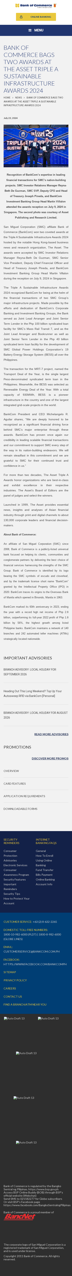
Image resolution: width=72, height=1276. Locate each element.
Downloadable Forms (20, 808)
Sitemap (10, 972)
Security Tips (12, 893)
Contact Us (13, 996)
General (41, 851)
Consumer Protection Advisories (10, 855)
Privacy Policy (15, 980)
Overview (11, 771)
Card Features (15, 783)
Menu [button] (38, 30)
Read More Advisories (51, 734)
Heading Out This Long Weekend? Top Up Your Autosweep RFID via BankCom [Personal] (33, 694)
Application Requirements (24, 796)
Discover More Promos (50, 758)
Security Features (15, 879)
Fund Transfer (44, 870)
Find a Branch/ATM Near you (25, 1004)
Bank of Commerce (36, 6)
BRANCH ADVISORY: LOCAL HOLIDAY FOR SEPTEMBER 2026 (30, 672)
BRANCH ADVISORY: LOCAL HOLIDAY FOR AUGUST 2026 (36, 715)
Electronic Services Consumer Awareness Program (16, 869)
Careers (10, 988)
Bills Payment (44, 874)
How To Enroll (44, 855)
